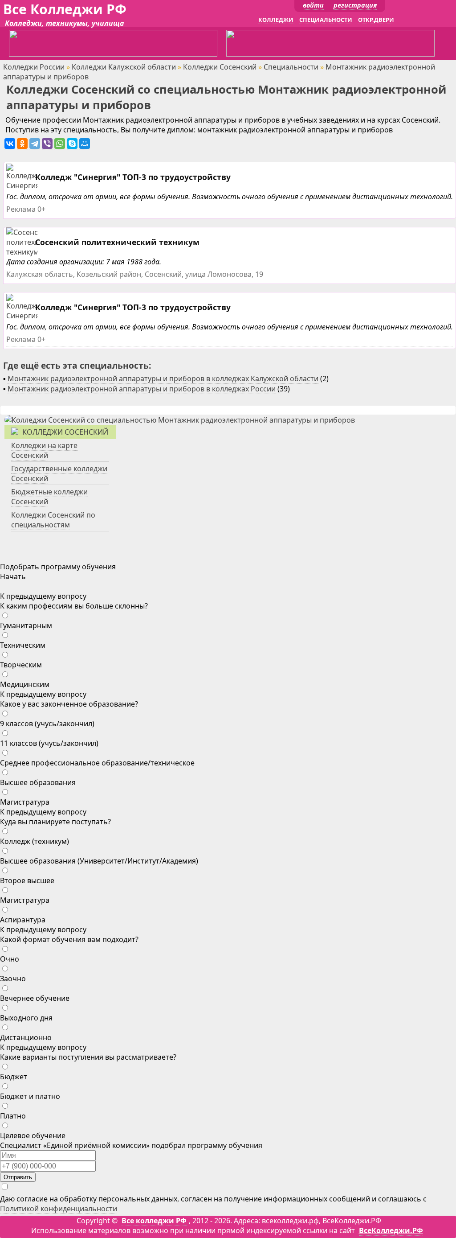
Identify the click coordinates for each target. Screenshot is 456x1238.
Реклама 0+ (25, 209)
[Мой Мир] (84, 143)
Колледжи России (34, 67)
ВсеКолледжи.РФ (391, 1230)
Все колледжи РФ (154, 1221)
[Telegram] (34, 143)
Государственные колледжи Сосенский (59, 473)
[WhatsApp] (59, 143)
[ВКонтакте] (9, 143)
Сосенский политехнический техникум (117, 242)
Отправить (18, 1177)
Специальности (291, 67)
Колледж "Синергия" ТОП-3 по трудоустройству (133, 177)
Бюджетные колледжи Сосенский (49, 496)
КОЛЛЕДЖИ (275, 20)
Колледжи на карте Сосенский (44, 450)
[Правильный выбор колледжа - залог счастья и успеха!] (179, 420)
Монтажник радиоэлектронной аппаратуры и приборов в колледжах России (142, 389)
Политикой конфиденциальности (58, 1208)
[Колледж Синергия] (23, 186)
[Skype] (72, 143)
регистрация (355, 5)
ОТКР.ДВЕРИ (376, 20)
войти (313, 5)
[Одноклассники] (22, 143)
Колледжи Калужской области (124, 67)
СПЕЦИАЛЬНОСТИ (325, 20)
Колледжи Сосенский (219, 67)
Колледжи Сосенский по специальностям (53, 520)
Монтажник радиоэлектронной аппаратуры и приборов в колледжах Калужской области (163, 378)
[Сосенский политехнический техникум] (37, 252)
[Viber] (47, 143)
